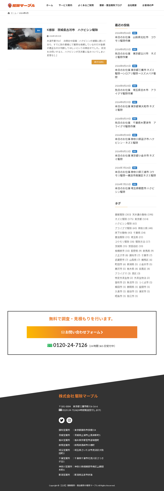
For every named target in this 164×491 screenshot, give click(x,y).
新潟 (61, 474)
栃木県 (132, 269)
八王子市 (121, 255)
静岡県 (132, 287)
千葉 (61, 458)
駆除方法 (142, 241)
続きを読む (99, 62)
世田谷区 (135, 246)
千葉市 (146, 255)
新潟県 (132, 264)
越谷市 (132, 291)
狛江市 (132, 296)
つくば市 (145, 282)
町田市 (120, 264)
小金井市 (145, 264)
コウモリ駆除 (124, 241)
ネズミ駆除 (124, 219)
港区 (136, 273)
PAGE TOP (157, 473)
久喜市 (120, 291)
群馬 (61, 445)
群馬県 (148, 250)
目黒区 (144, 269)
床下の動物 (123, 232)
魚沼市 (132, 282)
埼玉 (61, 450)
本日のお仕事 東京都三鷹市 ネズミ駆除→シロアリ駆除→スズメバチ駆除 (135, 73)
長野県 (136, 250)
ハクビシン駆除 (126, 223)
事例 (134, 33)
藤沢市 (120, 269)
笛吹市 (120, 282)
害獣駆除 (123, 214)
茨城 (61, 435)
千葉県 (139, 232)
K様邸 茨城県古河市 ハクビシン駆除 (72, 30)
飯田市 (120, 287)
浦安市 (144, 291)
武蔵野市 (121, 259)
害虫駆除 (122, 237)
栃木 (61, 440)
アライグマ (123, 273)
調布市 (134, 255)
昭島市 (120, 296)
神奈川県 (145, 228)
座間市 (144, 287)
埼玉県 (137, 237)
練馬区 (146, 259)
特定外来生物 (124, 278)
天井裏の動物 (142, 214)
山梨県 (134, 259)
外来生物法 (142, 278)
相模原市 (122, 250)
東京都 (141, 219)
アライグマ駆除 (126, 228)
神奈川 (62, 466)
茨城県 (121, 246)
